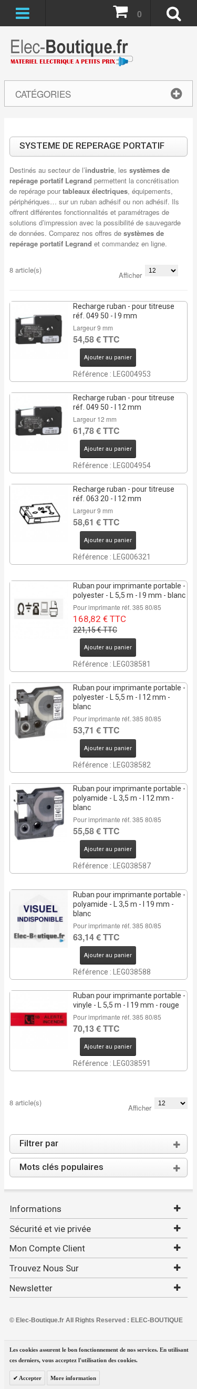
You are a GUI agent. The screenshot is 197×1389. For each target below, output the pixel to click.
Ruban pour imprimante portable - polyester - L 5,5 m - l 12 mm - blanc (129, 697)
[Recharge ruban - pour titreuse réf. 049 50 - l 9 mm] (39, 330)
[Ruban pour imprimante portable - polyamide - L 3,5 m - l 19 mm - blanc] (39, 919)
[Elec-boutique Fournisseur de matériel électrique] (71, 53)
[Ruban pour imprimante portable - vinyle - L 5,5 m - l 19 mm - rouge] (39, 1020)
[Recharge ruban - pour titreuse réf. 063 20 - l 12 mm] (39, 513)
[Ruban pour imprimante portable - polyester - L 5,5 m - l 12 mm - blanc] (39, 712)
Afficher (130, 275)
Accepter (30, 1378)
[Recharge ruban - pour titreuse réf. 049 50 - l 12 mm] (39, 422)
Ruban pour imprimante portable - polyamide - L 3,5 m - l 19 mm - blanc (129, 904)
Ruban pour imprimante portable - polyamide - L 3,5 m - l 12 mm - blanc (129, 798)
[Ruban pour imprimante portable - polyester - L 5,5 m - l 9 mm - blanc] (39, 610)
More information (73, 1378)
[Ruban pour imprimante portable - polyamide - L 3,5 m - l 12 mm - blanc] (39, 813)
